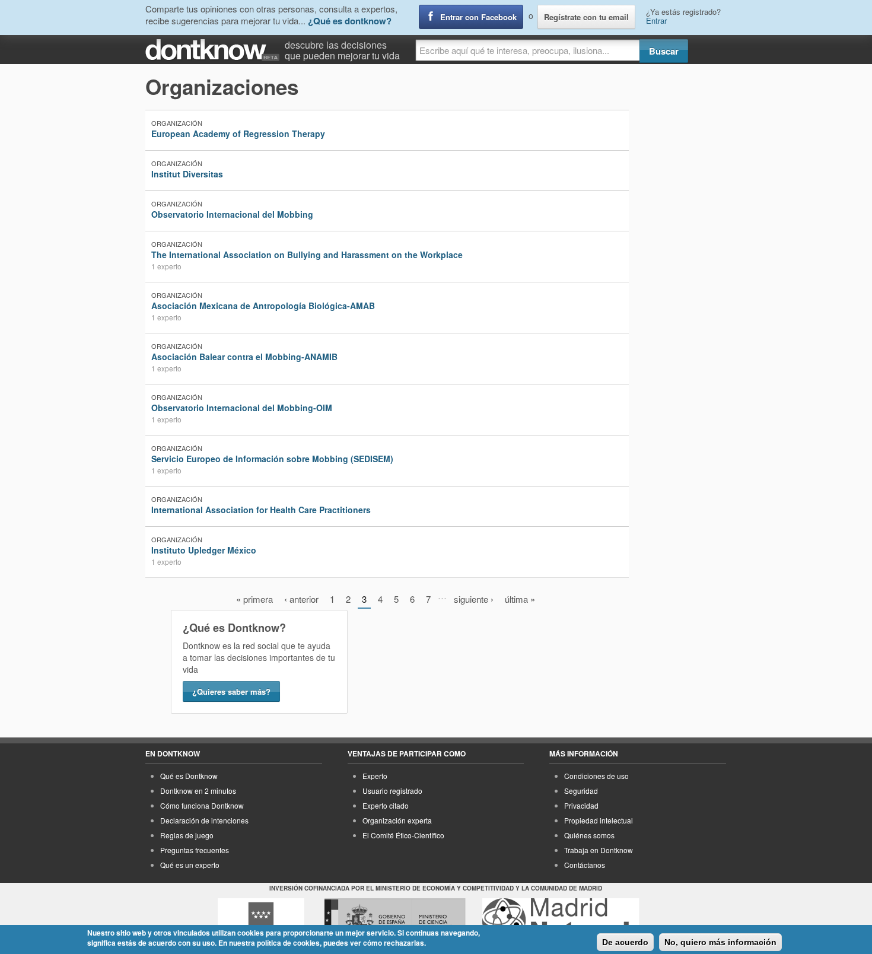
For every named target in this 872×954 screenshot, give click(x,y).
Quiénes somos (589, 835)
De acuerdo (625, 942)
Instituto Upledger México (203, 550)
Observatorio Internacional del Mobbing (232, 214)
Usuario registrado (392, 791)
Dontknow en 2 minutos (198, 791)
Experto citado (385, 805)
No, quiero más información (720, 942)
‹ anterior (301, 599)
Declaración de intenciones (204, 820)
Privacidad (581, 805)
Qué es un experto (189, 865)
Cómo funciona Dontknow (202, 805)
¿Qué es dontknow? (350, 20)
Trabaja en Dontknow (598, 850)
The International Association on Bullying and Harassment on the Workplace (307, 254)
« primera (254, 599)
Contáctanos (584, 865)
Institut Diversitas (187, 174)
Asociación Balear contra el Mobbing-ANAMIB (244, 356)
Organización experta (397, 820)
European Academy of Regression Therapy (238, 133)
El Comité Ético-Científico (403, 835)
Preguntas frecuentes (194, 850)
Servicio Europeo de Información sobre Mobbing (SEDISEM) (272, 459)
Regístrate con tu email (586, 17)
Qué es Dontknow (189, 776)
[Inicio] (215, 50)
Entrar (656, 20)
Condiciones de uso (596, 776)
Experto (374, 776)
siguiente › (474, 599)
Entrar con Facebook (478, 17)
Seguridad (581, 791)
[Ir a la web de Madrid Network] (560, 920)
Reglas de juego (187, 835)
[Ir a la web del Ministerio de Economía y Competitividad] (395, 920)
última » (520, 599)
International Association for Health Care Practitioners (261, 510)
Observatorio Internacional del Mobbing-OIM (241, 408)
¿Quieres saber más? (231, 691)
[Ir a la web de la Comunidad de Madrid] (261, 920)
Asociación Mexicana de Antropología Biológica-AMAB (263, 305)
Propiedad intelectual (598, 820)
